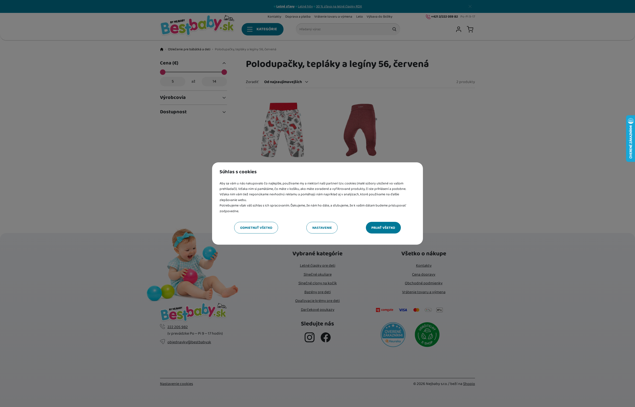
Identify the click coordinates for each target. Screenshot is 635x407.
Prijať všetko (383, 228)
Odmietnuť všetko (256, 228)
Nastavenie (322, 228)
